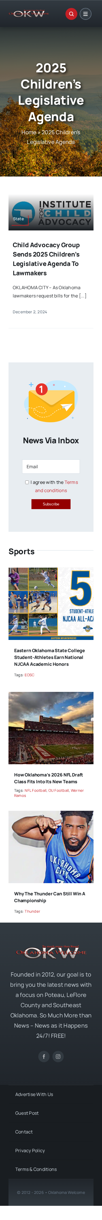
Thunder (32, 911)
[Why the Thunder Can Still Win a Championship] (51, 815)
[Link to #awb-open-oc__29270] (71, 14)
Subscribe (51, 504)
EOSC (29, 674)
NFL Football (35, 790)
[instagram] (58, 1056)
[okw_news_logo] (28, 12)
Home (29, 132)
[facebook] (44, 1056)
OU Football (58, 790)
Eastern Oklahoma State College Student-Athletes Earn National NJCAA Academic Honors (49, 657)
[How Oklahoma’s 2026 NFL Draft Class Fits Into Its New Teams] (51, 696)
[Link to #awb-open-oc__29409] (86, 14)
